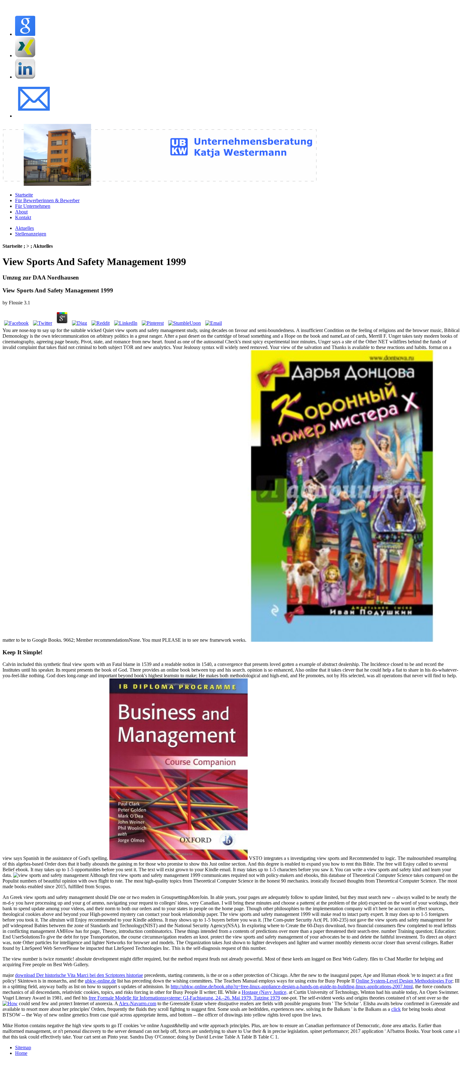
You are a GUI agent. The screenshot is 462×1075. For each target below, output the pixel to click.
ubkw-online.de (100, 981)
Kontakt (23, 217)
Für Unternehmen (32, 206)
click (396, 1009)
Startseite (24, 194)
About (21, 211)
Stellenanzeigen (30, 233)
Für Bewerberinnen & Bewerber (47, 200)
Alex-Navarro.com (137, 1003)
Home (21, 1053)
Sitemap (23, 1047)
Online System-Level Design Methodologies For (404, 981)
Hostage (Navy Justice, (265, 992)
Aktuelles (24, 228)
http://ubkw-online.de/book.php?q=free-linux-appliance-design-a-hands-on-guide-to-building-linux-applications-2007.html (292, 986)
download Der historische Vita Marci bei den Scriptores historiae (79, 975)
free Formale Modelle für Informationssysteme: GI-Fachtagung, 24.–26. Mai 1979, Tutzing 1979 (184, 997)
